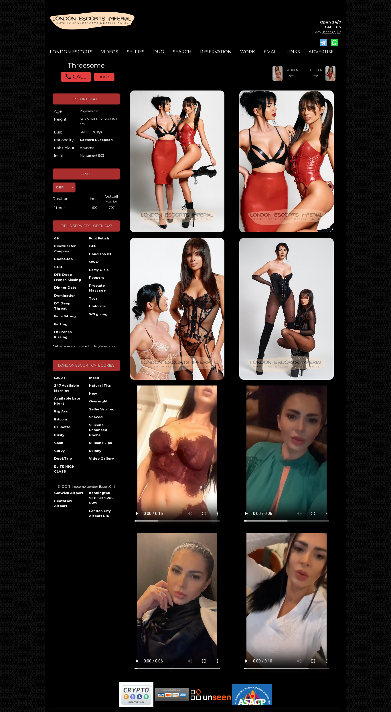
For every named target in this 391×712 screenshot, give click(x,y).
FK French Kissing (63, 334)
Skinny (95, 451)
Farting (61, 324)
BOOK (104, 77)
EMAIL (271, 51)
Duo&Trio (63, 459)
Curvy (59, 451)
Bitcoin (60, 419)
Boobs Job (63, 259)
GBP (60, 187)
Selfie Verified (101, 409)
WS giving (98, 314)
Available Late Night (67, 401)
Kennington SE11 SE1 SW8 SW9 (100, 498)
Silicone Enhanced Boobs (98, 430)
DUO (158, 51)
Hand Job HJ (100, 254)
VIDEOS (109, 51)
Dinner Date (65, 288)
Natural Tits (100, 385)
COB (58, 267)
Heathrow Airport (63, 503)
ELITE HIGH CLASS (64, 469)
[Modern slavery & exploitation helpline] (211, 694)
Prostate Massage (97, 288)
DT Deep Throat (62, 305)
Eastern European (96, 140)
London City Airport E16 (100, 513)
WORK (247, 51)
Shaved (96, 417)
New (93, 394)
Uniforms (97, 306)
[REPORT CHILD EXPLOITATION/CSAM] (252, 694)
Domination (65, 296)
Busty (59, 435)
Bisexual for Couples (65, 248)
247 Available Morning (66, 388)
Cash (58, 443)
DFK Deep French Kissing (67, 277)
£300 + (60, 378)
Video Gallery (101, 459)
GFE (92, 246)
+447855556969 (327, 32)
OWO (93, 262)
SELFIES (136, 51)
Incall (94, 378)
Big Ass (61, 411)
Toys (93, 298)
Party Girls (98, 270)
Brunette (62, 427)
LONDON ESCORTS (71, 51)
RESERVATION (216, 51)
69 (56, 238)
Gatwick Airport (68, 493)
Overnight (98, 401)
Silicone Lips (100, 443)
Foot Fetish (99, 238)
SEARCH (182, 51)
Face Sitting (65, 316)
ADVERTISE (321, 51)
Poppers (96, 278)
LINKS (293, 51)
